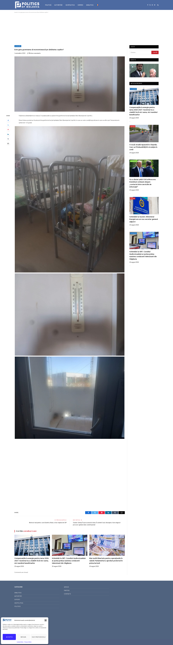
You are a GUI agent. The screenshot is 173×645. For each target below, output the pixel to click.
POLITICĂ (48, 5)
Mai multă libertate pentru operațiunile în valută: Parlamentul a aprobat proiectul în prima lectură (106, 561)
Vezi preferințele (39, 637)
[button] (45, 620)
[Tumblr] (8, 139)
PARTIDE (67, 590)
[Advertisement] (86, 28)
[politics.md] (27, 5)
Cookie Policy (20, 642)
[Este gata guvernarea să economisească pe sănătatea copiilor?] (69, 84)
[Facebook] (8, 120)
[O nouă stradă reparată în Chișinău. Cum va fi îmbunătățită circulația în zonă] (144, 133)
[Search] (158, 5)
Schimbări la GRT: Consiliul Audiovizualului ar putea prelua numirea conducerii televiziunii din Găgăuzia (69, 561)
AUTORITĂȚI (58, 5)
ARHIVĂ (66, 587)
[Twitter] (8, 125)
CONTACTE (67, 594)
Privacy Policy (28, 642)
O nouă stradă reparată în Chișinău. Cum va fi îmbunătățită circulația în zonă (143, 147)
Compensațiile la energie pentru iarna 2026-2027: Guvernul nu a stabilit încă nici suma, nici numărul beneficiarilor (31, 561)
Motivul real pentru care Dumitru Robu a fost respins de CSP (47, 523)
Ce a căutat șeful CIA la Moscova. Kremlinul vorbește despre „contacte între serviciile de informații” (142, 183)
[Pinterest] (8, 129)
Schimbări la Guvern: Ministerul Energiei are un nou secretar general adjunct (143, 219)
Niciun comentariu (35, 53)
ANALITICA (89, 5)
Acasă (15, 12)
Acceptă (9, 637)
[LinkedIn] (8, 134)
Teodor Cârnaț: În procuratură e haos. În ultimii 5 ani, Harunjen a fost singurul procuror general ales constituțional (96, 524)
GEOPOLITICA (70, 5)
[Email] (8, 143)
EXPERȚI (80, 5)
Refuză (23, 637)
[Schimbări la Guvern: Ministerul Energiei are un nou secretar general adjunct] (144, 205)
